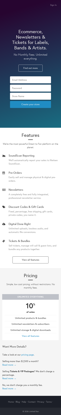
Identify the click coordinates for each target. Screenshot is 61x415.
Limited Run (5, 5)
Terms (49, 401)
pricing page (27, 354)
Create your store (30, 104)
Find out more (30, 68)
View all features (30, 259)
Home (11, 401)
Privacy (40, 401)
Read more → (9, 364)
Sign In (53, 5)
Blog (18, 401)
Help (24, 401)
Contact (32, 401)
